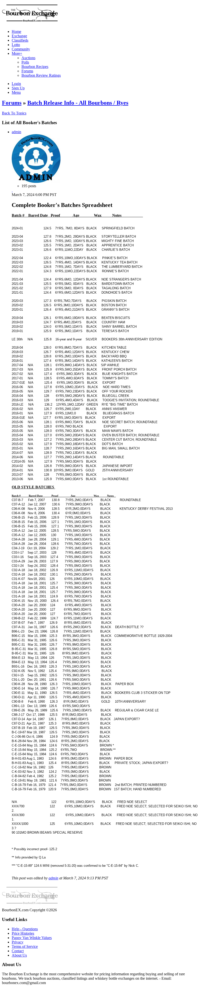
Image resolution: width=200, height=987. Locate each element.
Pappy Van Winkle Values (32, 938)
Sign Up (18, 88)
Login (16, 84)
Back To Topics (14, 113)
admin (16, 132)
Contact (18, 951)
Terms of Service (25, 946)
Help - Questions (25, 929)
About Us (19, 955)
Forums (11, 103)
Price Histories (23, 933)
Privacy (17, 942)
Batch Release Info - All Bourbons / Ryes (77, 103)
